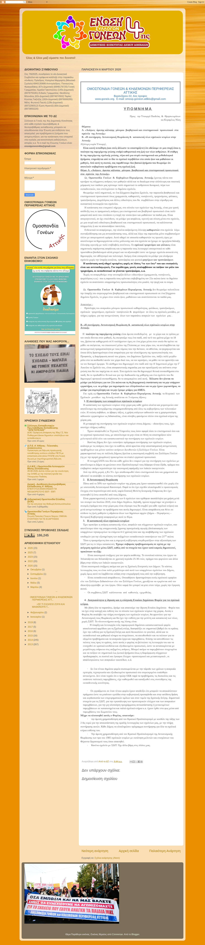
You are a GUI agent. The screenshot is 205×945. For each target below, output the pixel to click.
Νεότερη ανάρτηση (95, 851)
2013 (30, 644)
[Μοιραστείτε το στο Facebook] (139, 761)
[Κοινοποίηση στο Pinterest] (141, 761)
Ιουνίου (34, 578)
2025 (30, 552)
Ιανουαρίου (36, 616)
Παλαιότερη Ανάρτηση (165, 851)
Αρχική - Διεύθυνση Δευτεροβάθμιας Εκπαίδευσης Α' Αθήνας (46, 485)
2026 (30, 548)
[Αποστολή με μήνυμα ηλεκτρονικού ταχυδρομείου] (131, 761)
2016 (30, 631)
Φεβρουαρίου (37, 612)
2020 (30, 565)
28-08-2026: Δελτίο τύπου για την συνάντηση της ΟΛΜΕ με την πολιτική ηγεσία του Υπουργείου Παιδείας (47, 474)
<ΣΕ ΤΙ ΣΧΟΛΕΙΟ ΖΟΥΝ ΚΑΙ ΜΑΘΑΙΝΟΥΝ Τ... (47, 605)
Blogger (135, 934)
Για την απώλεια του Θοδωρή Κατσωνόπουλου (49, 504)
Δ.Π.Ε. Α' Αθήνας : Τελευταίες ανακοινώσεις (42, 446)
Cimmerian (117, 934)
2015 (30, 635)
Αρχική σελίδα (129, 851)
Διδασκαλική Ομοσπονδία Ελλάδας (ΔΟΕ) (46, 500)
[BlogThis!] (133, 761)
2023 (30, 557)
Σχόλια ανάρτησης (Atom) (107, 858)
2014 (30, 640)
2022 (30, 561)
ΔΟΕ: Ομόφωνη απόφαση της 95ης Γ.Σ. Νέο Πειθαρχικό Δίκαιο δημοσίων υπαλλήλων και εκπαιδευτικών (47, 435)
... (43, 591)
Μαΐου (33, 582)
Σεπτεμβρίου (37, 574)
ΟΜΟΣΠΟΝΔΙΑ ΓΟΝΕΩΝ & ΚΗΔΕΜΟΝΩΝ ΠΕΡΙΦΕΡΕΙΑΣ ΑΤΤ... (51, 598)
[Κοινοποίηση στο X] (136, 761)
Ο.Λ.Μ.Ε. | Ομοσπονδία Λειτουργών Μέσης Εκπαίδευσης (46, 467)
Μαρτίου (34, 587)
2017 (30, 626)
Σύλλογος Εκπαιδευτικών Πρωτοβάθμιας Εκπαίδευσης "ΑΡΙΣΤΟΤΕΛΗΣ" (42, 427)
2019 (30, 622)
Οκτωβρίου (36, 569)
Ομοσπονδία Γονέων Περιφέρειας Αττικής (45, 512)
